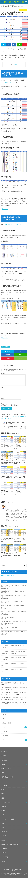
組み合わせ (4, 831)
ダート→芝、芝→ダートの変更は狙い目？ (12, 601)
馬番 (3, 823)
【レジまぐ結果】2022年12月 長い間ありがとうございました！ (13, 646)
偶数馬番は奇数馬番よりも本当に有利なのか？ (13, 591)
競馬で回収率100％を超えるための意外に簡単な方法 (13, 596)
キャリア (4, 806)
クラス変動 (4, 848)
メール (3, 393)
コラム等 (4, 714)
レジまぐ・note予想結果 (8, 819)
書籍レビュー (5, 735)
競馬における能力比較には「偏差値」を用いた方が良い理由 (13, 632)
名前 (2, 387)
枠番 (3, 815)
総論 (3, 772)
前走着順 (4, 861)
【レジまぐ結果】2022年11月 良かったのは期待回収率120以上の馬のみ (13, 652)
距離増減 (4, 755)
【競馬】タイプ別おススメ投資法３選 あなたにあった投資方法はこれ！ (13, 622)
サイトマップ (21, 869)
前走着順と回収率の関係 (7, 617)
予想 (3, 739)
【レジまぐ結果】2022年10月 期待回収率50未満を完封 (13, 658)
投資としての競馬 (6, 723)
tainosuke (8, 506)
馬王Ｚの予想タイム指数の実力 (9, 627)
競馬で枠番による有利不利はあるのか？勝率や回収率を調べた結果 (13, 586)
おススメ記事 (6, 869)
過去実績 (4, 852)
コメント (3, 373)
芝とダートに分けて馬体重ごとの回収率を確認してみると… (13, 612)
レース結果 (4, 731)
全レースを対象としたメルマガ (13, 224)
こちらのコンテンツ (10, 82)
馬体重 (3, 840)
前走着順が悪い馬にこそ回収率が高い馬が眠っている (13, 606)
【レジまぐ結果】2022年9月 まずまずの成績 (13, 664)
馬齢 (3, 798)
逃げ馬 (3, 810)
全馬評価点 (4, 760)
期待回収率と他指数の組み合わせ (10, 844)
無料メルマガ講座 (14, 869)
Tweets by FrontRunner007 (8, 575)
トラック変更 (5, 857)
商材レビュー (5, 718)
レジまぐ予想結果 (6, 346)
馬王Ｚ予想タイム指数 (7, 777)
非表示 (15, 64)
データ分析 (4, 727)
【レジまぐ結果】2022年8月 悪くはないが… (12, 670)
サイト (2, 398)
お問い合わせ (14, 870)
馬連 (3, 827)
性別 (3, 789)
